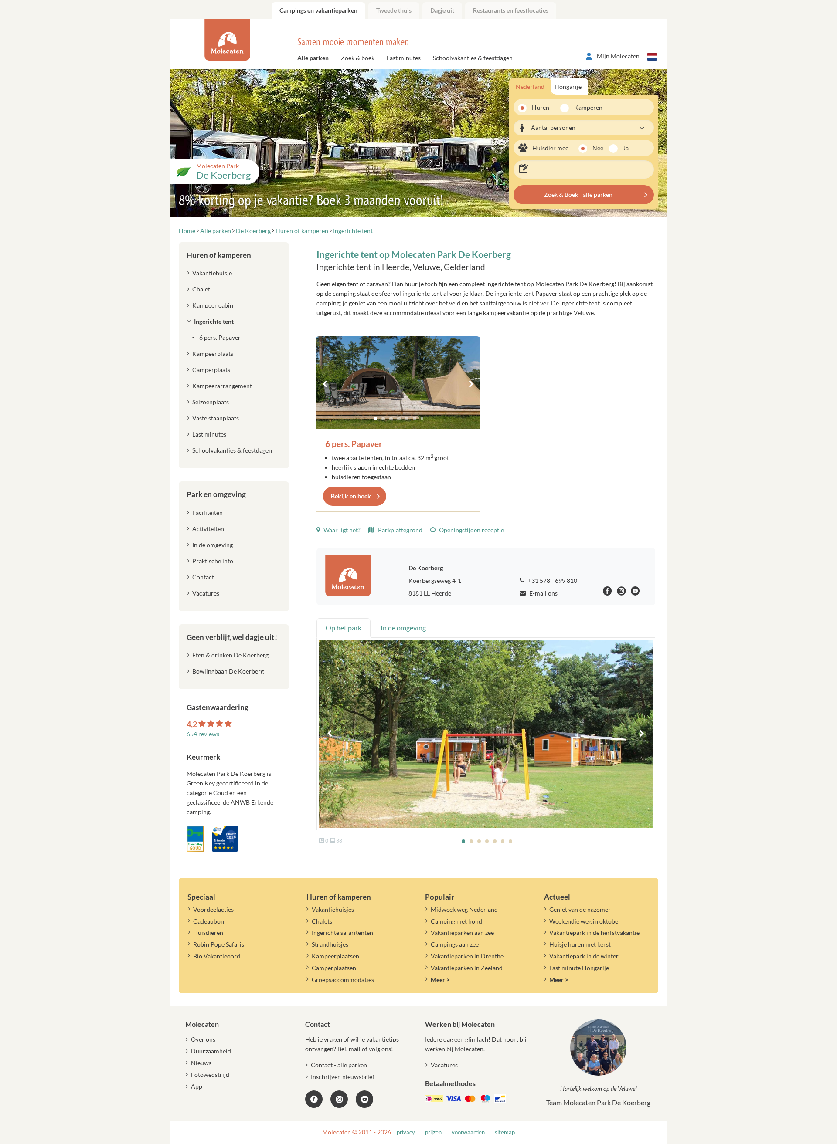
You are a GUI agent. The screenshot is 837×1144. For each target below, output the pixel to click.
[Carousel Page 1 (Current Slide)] (375, 418)
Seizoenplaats (210, 402)
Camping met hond (456, 921)
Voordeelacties (213, 909)
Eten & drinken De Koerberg (230, 655)
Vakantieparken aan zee (462, 932)
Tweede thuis (394, 10)
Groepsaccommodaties (343, 979)
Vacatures (205, 593)
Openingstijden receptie (471, 530)
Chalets (322, 921)
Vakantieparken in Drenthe (467, 956)
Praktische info (212, 561)
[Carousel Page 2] (383, 418)
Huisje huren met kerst (580, 944)
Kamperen (585, 107)
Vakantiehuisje (212, 273)
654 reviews (203, 734)
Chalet (201, 289)
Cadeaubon (208, 921)
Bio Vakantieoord (216, 956)
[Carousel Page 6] (414, 418)
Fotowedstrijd (210, 1074)
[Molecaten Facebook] (607, 592)
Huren (540, 107)
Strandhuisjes (330, 944)
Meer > (440, 979)
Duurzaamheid (211, 1051)
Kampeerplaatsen (335, 956)
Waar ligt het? (341, 530)
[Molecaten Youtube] (635, 592)
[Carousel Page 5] (406, 418)
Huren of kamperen (219, 255)
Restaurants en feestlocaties (510, 10)
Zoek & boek (357, 57)
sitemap (505, 1132)
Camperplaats (211, 369)
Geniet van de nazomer (580, 909)
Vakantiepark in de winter (584, 956)
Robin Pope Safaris (218, 944)
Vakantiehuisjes (333, 909)
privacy (406, 1132)
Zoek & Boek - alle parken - (580, 194)
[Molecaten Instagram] (621, 592)
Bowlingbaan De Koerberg (228, 671)
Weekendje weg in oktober (585, 921)
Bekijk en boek (351, 496)
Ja (626, 148)
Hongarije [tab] (568, 86)
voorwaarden (468, 1132)
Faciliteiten (207, 512)
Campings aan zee (455, 944)
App (196, 1086)
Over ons (203, 1039)
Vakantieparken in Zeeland (467, 967)
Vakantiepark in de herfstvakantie (594, 932)
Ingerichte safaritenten (342, 932)
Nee (597, 148)
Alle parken (313, 57)
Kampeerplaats (212, 353)
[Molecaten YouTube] (364, 1099)
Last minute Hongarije (579, 967)
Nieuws (201, 1062)
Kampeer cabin (212, 305)
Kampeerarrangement (222, 385)
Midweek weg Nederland (464, 909)
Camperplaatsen (334, 967)
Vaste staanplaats (215, 418)
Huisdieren (208, 932)
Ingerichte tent (214, 321)
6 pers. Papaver (353, 444)
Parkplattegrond (399, 530)
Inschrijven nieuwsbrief (342, 1076)
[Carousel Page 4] (399, 418)
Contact (203, 577)
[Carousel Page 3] (391, 418)
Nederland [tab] (530, 86)
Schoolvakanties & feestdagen (473, 57)
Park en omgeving (216, 494)
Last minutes (404, 57)
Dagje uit (442, 10)
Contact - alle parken (339, 1065)
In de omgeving (212, 544)
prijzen (433, 1132)
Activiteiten (208, 528)
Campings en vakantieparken (318, 10)
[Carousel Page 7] (422, 418)
